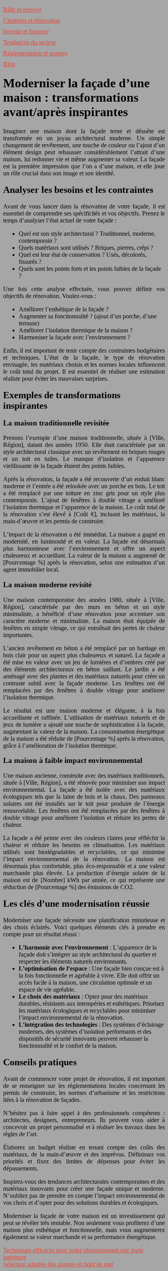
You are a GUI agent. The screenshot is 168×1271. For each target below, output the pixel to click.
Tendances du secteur (29, 42)
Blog (9, 64)
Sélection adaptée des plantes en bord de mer (58, 1264)
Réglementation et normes (35, 53)
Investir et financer (26, 31)
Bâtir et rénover (22, 9)
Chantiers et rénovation (31, 20)
